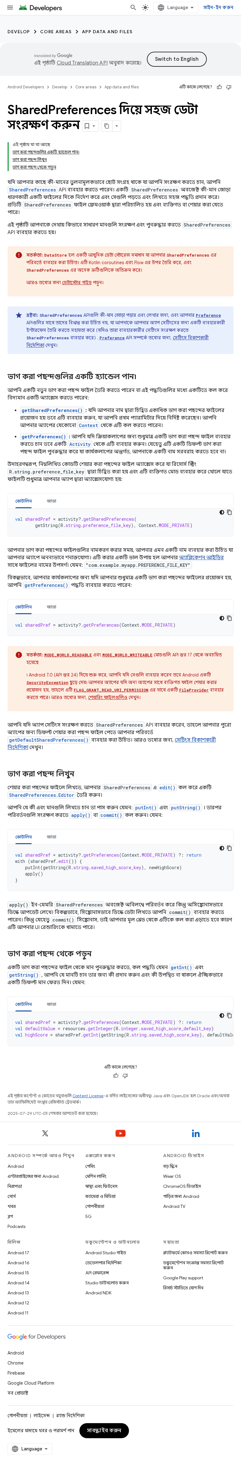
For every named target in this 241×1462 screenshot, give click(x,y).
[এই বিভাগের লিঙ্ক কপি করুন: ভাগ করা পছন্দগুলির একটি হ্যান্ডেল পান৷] (143, 377)
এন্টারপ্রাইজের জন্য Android (33, 1176)
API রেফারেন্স (97, 1273)
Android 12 (18, 1303)
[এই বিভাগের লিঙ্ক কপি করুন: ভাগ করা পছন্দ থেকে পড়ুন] (98, 954)
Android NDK (98, 1293)
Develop (19, 31)
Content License (88, 1096)
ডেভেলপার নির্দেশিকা (103, 1263)
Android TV (174, 1206)
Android (16, 1166)
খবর (12, 1206)
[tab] (23, 500)
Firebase (16, 1373)
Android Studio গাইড (105, 1253)
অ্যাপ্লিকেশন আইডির (201, 558)
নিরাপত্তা (15, 1186)
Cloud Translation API (82, 63)
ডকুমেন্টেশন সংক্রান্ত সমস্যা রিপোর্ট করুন (193, 1265)
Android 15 (18, 1273)
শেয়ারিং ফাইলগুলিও (107, 697)
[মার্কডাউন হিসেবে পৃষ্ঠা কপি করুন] (107, 126)
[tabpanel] (120, 522)
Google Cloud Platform (31, 1383)
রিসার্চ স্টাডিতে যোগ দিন (183, 1288)
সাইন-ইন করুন (218, 7)
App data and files (107, 31)
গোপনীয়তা (94, 1206)
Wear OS (172, 1176)
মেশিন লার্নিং (95, 1176)
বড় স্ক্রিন (170, 1166)
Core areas (56, 31)
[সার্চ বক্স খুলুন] (133, 7)
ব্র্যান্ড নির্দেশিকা (70, 1415)
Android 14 (18, 1283)
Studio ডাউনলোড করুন (107, 1283)
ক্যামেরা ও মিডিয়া (100, 1196)
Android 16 (18, 1263)
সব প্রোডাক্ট (18, 1393)
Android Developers (26, 87)
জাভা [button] (51, 501)
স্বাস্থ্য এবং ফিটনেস (101, 1186)
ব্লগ (10, 1216)
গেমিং (90, 1166)
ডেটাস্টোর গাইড (77, 282)
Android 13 (18, 1293)
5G (88, 1216)
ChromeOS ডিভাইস (182, 1186)
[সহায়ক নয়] (228, 87)
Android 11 (18, 1313)
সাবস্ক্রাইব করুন (104, 1431)
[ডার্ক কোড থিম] (222, 512)
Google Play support (183, 1278)
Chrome (16, 1363)
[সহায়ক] (219, 87)
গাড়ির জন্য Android (181, 1196)
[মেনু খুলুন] (10, 7)
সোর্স (12, 1196)
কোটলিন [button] (23, 501)
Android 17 (18, 1253)
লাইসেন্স (42, 1415)
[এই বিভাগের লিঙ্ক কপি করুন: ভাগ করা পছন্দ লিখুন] (80, 774)
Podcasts (16, 1226)
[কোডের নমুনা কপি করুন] (229, 512)
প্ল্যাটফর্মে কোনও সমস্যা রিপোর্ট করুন (195, 1253)
